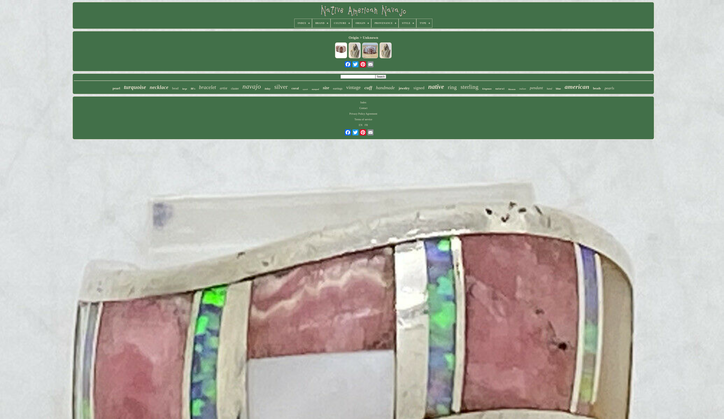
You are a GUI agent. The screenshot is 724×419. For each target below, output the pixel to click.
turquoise (135, 87)
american (577, 86)
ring (452, 87)
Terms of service (363, 119)
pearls (609, 88)
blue (558, 88)
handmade (385, 87)
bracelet (207, 87)
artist (223, 88)
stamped (315, 89)
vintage (353, 87)
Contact (363, 108)
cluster (235, 88)
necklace (159, 87)
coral (295, 88)
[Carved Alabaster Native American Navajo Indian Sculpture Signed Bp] (341, 50)
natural (500, 89)
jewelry (404, 88)
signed (418, 87)
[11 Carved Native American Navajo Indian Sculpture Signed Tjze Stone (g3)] (354, 50)
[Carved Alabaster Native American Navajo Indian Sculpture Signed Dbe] (370, 50)
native (436, 86)
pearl (116, 88)
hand (549, 88)
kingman (487, 88)
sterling (470, 87)
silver (281, 86)
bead (175, 88)
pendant (536, 88)
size (326, 87)
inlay (268, 88)
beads (597, 88)
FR (366, 125)
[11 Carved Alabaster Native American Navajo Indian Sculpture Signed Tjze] (385, 50)
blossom (511, 89)
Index (363, 102)
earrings (337, 88)
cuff (368, 87)
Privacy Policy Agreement (363, 113)
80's (193, 88)
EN (360, 125)
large (184, 88)
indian (522, 88)
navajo (251, 86)
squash (305, 89)
